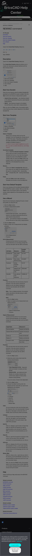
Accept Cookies (15, 545)
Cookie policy (19, 541)
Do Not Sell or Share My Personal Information (15, 550)
